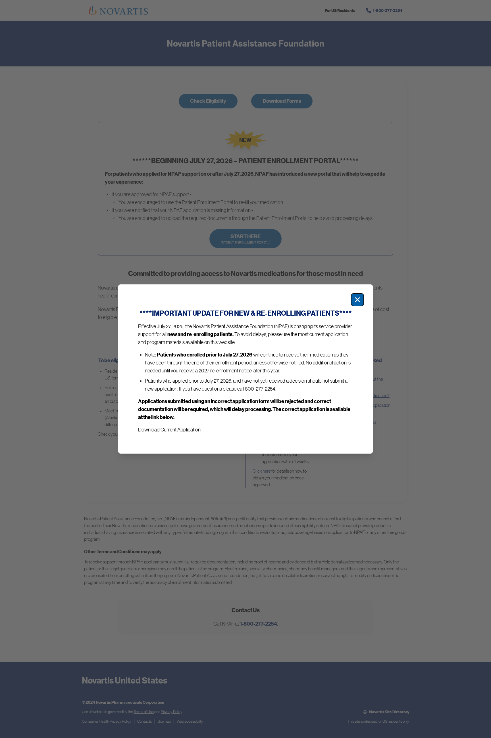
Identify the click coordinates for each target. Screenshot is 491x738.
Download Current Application (169, 429)
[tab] (245, 369)
